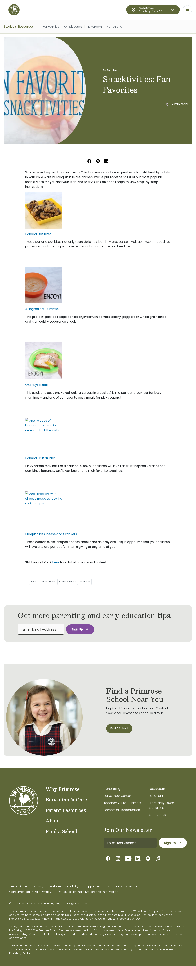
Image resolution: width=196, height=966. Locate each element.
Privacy (38, 886)
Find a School (61, 831)
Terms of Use (18, 886)
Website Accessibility (64, 886)
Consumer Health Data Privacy (30, 892)
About (53, 820)
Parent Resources (66, 810)
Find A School (119, 728)
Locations (156, 796)
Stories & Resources (19, 26)
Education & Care (66, 799)
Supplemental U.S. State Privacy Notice (111, 886)
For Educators (73, 27)
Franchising (114, 27)
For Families (51, 27)
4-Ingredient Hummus (42, 309)
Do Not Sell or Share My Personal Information (88, 892)
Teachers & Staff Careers (122, 803)
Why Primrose (62, 789)
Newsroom (94, 27)
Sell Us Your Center (117, 796)
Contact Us (157, 815)
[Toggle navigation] (187, 9)
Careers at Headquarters (122, 810)
